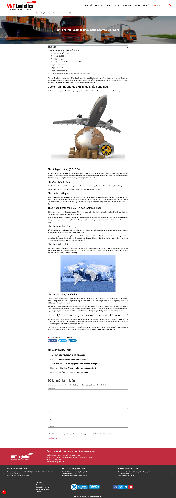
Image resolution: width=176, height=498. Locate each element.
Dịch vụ (98, 5)
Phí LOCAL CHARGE (57, 56)
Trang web (51, 426)
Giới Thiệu (89, 5)
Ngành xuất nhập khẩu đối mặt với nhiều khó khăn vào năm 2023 (74, 368)
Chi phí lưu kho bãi (57, 68)
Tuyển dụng (127, 5)
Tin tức (116, 5)
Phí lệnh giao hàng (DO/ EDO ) (60, 53)
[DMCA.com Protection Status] (94, 488)
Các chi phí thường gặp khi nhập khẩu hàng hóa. (65, 50)
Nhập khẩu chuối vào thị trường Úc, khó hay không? (69, 372)
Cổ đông (107, 5)
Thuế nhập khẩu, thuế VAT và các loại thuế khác (66, 62)
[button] (169, 5)
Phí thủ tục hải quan (57, 59)
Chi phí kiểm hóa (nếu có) (59, 65)
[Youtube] (130, 487)
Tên (49, 412)
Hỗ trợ (137, 5)
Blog (37, 13)
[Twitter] (120, 487)
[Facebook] (115, 487)
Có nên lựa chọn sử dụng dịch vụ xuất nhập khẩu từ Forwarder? (70, 73)
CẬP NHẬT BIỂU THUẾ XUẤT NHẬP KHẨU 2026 (67, 355)
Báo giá (146, 5)
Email (49, 419)
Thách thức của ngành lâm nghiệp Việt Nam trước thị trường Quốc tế (76, 364)
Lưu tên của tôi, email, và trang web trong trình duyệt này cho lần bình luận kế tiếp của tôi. (80, 434)
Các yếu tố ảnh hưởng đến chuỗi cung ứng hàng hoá (69, 359)
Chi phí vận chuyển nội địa (59, 71)
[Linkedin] (125, 487)
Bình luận (51, 388)
